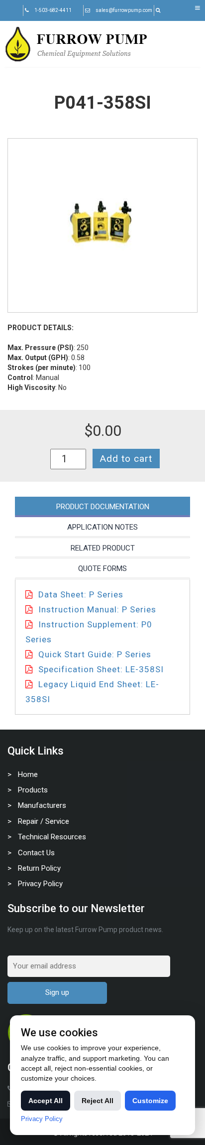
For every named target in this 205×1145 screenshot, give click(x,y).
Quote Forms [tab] (102, 568)
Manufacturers (42, 805)
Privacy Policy (40, 883)
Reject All (97, 1101)
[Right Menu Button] (198, 8)
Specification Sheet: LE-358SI (101, 669)
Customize (150, 1101)
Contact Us (36, 852)
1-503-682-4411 (53, 10)
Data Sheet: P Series (80, 594)
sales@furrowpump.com (124, 10)
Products (33, 789)
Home (28, 774)
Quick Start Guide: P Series (94, 654)
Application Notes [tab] (102, 527)
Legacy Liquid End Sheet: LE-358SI (92, 691)
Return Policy (39, 868)
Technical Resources (52, 836)
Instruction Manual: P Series (97, 609)
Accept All (45, 1101)
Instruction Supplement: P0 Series (88, 631)
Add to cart (126, 458)
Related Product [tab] (103, 548)
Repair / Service (43, 821)
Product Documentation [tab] (102, 506)
